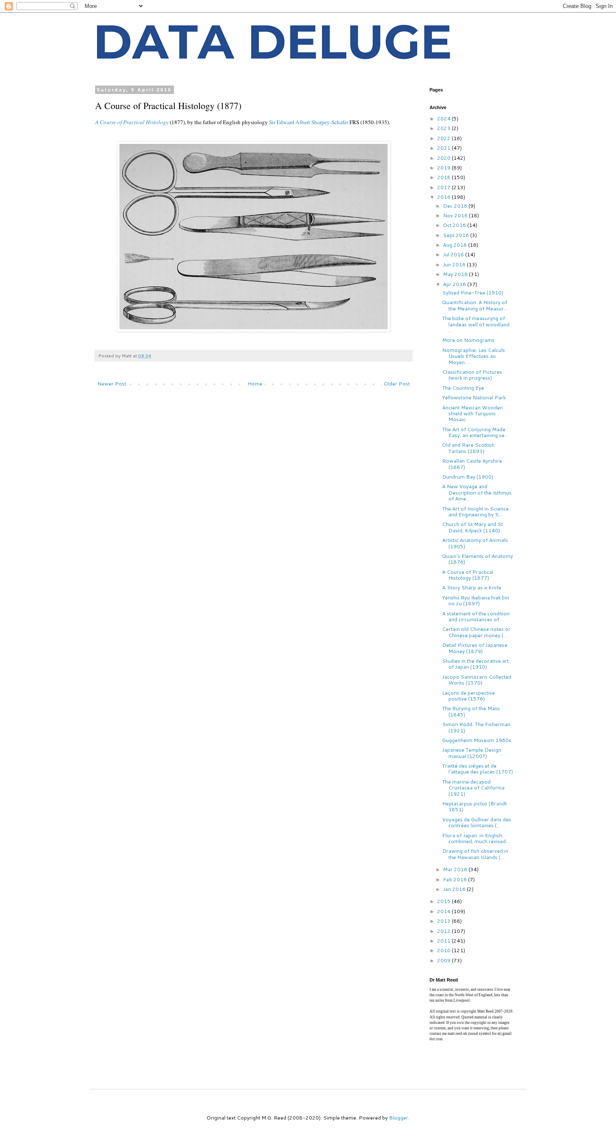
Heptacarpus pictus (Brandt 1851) (474, 806)
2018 (444, 177)
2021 (444, 147)
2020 (444, 157)
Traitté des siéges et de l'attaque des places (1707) (477, 768)
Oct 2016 (455, 225)
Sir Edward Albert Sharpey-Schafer (308, 122)
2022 (444, 138)
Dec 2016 (455, 205)
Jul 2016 (454, 254)
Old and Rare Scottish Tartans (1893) (468, 447)
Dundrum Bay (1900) (467, 476)
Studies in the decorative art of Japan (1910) (475, 663)
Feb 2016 (455, 879)
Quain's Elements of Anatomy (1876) (477, 558)
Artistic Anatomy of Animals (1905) (475, 542)
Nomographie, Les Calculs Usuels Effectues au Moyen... (473, 356)
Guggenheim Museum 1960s (476, 740)
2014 (444, 911)
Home (255, 383)
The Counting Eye (463, 387)
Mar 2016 (455, 869)
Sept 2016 (456, 235)
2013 (444, 920)
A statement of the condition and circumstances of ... (476, 616)
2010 (444, 950)
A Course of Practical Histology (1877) (467, 574)
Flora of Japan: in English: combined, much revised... (476, 838)
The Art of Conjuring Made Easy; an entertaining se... (475, 432)
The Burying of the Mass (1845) (471, 711)
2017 (444, 187)
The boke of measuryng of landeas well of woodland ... (476, 324)
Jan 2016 (455, 889)
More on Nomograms (468, 340)
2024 (444, 118)
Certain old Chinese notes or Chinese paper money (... (476, 631)
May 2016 (456, 274)
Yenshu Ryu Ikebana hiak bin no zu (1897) (475, 600)
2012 (444, 931)
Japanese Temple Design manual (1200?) (471, 752)
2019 (444, 167)
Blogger (398, 1117)
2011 (444, 940)
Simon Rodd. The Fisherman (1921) (476, 727)
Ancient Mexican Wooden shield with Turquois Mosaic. (472, 413)
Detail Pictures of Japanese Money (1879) (474, 647)
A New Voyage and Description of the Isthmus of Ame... (477, 492)
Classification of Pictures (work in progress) (472, 374)
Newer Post (111, 383)
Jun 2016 (455, 264)
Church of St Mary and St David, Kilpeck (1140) (472, 527)
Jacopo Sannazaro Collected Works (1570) (476, 679)
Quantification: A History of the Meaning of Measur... (474, 305)
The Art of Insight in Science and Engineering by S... (475, 511)
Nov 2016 (456, 215)
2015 (444, 901)
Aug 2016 (455, 244)
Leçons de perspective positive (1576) (468, 695)
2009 (444, 960)
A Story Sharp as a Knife (471, 587)
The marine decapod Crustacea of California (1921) (473, 787)
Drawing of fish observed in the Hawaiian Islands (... (475, 853)
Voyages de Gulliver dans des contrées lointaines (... (476, 822)
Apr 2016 (455, 284)
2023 (444, 128)
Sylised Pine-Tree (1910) (472, 292)
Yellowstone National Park (474, 397)
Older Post (397, 383)
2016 (444, 197)
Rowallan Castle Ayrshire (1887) (472, 463)
